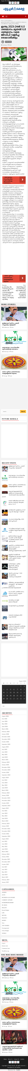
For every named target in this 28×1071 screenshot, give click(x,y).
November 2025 (6, 739)
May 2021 (4, 872)
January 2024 (5, 795)
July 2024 (4, 780)
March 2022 (5, 851)
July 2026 (4, 719)
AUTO (3, 895)
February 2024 (5, 793)
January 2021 (5, 882)
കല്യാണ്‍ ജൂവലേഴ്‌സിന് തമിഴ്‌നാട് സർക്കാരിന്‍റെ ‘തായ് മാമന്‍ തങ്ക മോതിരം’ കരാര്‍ (12, 1048)
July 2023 (4, 811)
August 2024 (5, 777)
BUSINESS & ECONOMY (8, 897)
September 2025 (6, 744)
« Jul (3, 706)
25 (7, 699)
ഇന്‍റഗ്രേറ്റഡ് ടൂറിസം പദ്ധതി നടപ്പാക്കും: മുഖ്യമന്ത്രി (10, 324)
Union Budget (5, 931)
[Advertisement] (14, 259)
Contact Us (16, 1059)
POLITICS (4, 918)
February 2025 (5, 762)
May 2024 (4, 785)
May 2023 (4, 816)
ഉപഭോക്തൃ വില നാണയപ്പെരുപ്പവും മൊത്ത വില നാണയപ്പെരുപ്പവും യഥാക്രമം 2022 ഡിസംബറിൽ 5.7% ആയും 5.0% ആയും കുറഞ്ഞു (8, 292)
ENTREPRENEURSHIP (7, 902)
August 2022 (5, 839)
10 (3, 692)
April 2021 (5, 874)
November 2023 (6, 800)
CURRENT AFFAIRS (7, 900)
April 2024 (5, 788)
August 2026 (5, 716)
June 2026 (4, 721)
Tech (3, 923)
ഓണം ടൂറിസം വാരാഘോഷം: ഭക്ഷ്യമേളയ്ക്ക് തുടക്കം (11, 372)
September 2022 (6, 836)
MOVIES (4, 915)
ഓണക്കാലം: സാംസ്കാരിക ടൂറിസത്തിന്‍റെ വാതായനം (10, 348)
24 (3, 699)
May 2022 (4, 846)
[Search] (26, 16)
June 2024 (4, 783)
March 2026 (5, 729)
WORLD (4, 933)
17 (3, 696)
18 (7, 696)
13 (14, 692)
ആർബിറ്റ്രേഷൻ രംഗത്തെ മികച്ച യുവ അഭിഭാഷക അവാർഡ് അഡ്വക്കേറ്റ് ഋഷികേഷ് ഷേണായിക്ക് (21, 291)
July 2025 (4, 749)
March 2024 (5, 790)
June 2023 (4, 813)
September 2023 (6, 805)
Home (5, 1059)
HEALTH (4, 908)
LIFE (3, 913)
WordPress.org (5, 951)
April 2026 (5, 726)
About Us (10, 1059)
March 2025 (5, 759)
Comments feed (6, 948)
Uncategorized (5, 928)
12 (10, 692)
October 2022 (5, 834)
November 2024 (6, 770)
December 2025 (6, 737)
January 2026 (5, 734)
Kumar (10, 45)
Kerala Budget (5, 910)
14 (17, 692)
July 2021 (4, 867)
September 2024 (6, 775)
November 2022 (6, 831)
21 (17, 696)
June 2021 (4, 869)
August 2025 (5, 747)
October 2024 (5, 772)
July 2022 (4, 841)
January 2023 (5, 826)
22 (21, 696)
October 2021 (5, 864)
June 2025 (4, 752)
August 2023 (5, 808)
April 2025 (5, 757)
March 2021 (5, 877)
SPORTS (4, 920)
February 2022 (5, 854)
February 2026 (5, 731)
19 (10, 696)
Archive (22, 1059)
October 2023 (5, 803)
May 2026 (4, 724)
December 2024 (6, 767)
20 (14, 696)
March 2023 (5, 821)
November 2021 (6, 862)
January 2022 (5, 857)
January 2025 (5, 765)
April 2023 (5, 818)
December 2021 (6, 859)
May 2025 (4, 754)
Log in (3, 943)
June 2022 (4, 844)
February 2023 (5, 823)
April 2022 (5, 849)
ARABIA (4, 892)
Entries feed (5, 946)
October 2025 (5, 742)
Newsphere (10, 1067)
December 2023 (6, 798)
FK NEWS (4, 905)
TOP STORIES (5, 925)
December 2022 (6, 828)
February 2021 (5, 880)
